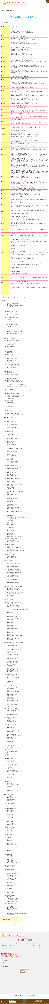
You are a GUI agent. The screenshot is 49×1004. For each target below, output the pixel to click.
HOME (2, 10)
